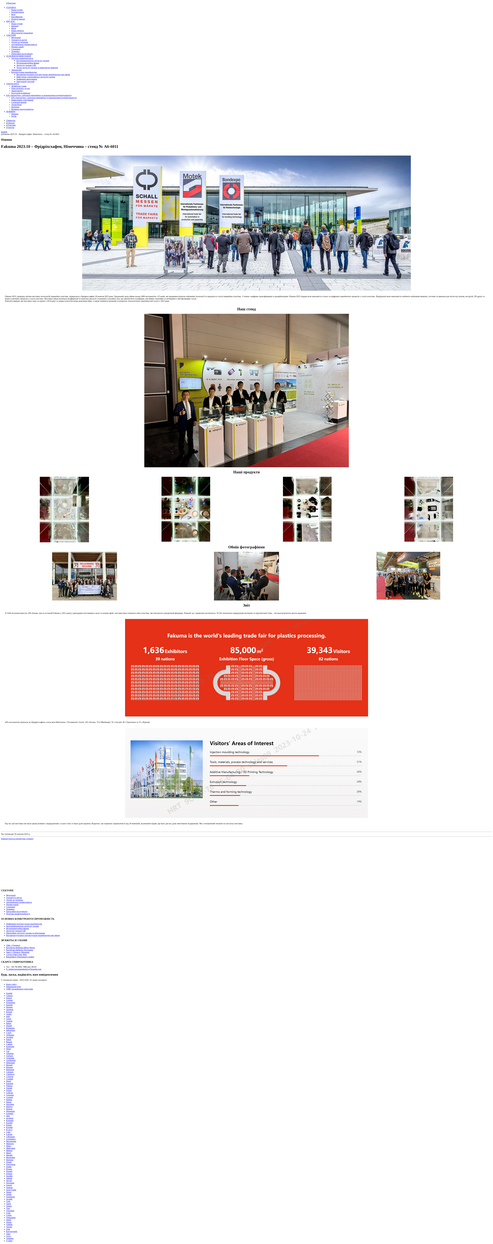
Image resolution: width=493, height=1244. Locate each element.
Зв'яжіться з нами (18, 86)
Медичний (16, 37)
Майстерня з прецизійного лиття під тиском (35, 77)
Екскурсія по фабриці (20, 93)
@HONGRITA (12, 84)
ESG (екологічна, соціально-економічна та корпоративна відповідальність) (39, 95)
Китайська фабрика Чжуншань (19, 950)
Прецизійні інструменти (22, 54)
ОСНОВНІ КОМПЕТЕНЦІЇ (18, 56)
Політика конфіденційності (18, 914)
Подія (13, 116)
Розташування (17, 12)
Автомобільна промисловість (24, 44)
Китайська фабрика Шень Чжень (20, 948)
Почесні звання (18, 19)
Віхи (13, 14)
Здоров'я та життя (19, 40)
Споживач (15, 49)
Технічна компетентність (22, 58)
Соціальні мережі (18, 102)
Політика (15, 107)
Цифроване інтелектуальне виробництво (24, 924)
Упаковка (15, 51)
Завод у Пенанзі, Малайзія (17, 952)
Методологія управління (22, 33)
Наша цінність (17, 31)
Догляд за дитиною (19, 42)
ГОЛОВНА (11, 7)
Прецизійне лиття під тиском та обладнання (25, 933)
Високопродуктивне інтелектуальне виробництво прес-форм (43, 74)
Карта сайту (11, 984)
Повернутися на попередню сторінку (17, 839)
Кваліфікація (16, 17)
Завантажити (17, 91)
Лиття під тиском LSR (26, 65)
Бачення (14, 26)
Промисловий (17, 47)
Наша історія (16, 10)
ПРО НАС (10, 21)
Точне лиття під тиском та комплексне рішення (37, 68)
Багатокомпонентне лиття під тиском (32, 61)
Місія (13, 28)
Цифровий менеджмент (26, 79)
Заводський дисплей (25, 81)
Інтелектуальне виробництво (24, 72)
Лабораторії (16, 70)
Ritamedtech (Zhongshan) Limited (20, 957)
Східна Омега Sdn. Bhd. (16, 954)
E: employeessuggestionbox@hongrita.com (23, 969)
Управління (16, 105)
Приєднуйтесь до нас (20, 88)
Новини (14, 114)
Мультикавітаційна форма (27, 63)
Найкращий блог (13, 987)
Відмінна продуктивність (22, 109)
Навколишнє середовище (22, 100)
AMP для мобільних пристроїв (19, 989)
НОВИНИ (10, 111)
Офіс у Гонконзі (13, 945)
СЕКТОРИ (11, 35)
